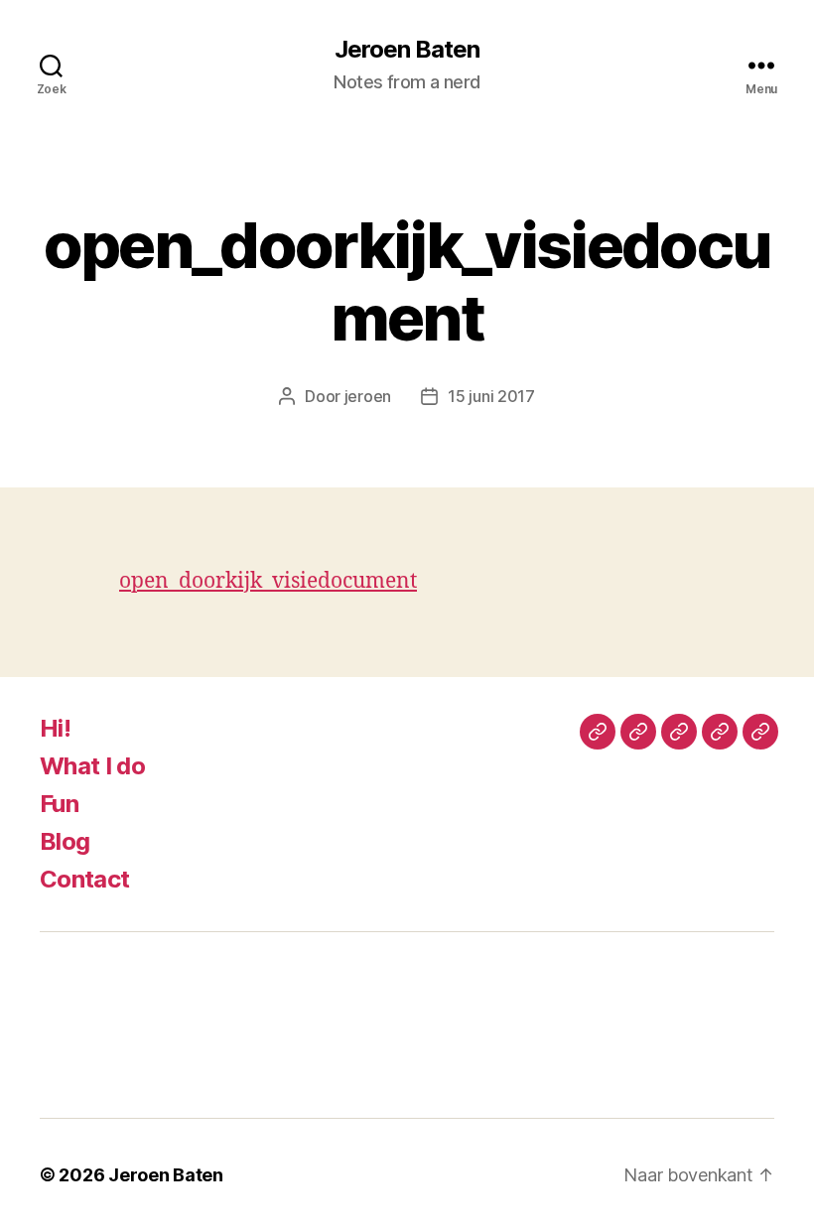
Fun (59, 803)
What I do (92, 766)
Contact (84, 879)
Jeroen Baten (407, 50)
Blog (64, 841)
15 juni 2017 (491, 396)
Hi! (55, 728)
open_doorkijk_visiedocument (268, 581)
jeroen (367, 396)
